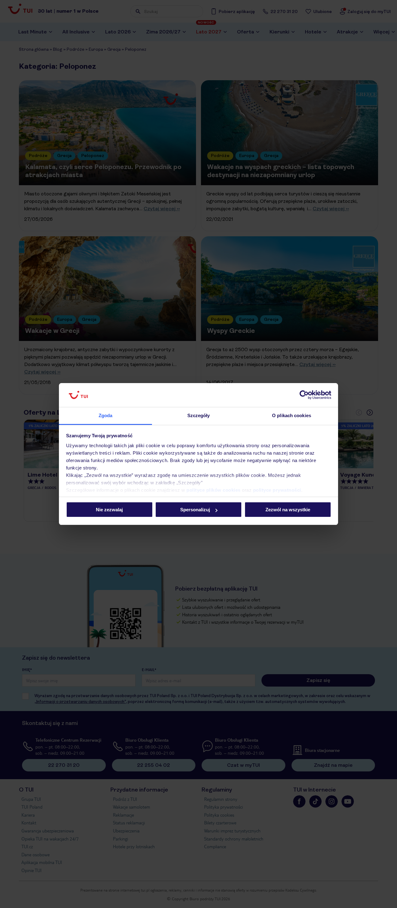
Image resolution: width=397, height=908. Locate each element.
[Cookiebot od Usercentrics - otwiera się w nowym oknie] (304, 395)
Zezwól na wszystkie (287, 509)
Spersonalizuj (195, 509)
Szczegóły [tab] (198, 415)
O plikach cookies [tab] (291, 415)
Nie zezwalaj (109, 509)
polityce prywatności (277, 490)
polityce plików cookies (213, 490)
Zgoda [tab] (106, 415)
